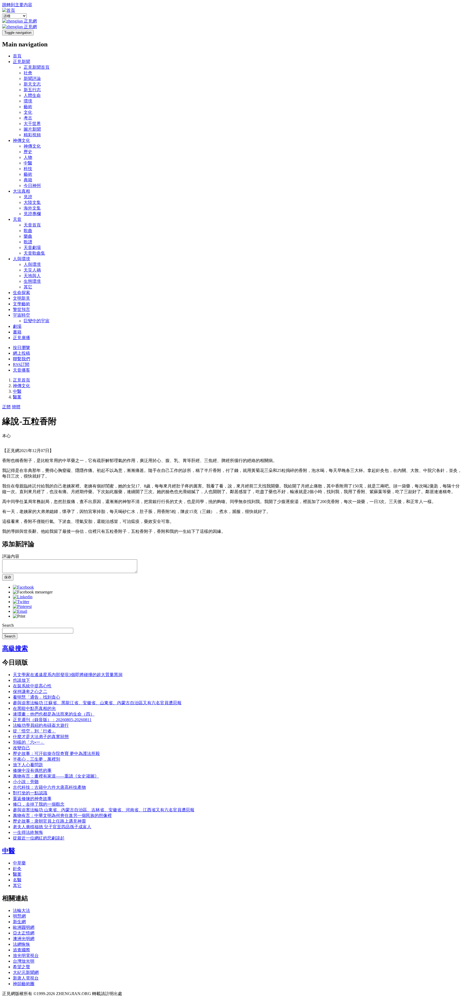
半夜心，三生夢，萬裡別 (36, 759)
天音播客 (21, 370)
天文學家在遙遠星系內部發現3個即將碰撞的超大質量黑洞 (67, 674)
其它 (28, 287)
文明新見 (21, 298)
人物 (28, 157)
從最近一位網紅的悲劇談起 (38, 838)
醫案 (17, 397)
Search (8, 625)
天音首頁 (32, 225)
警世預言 (21, 309)
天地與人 (32, 275)
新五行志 (32, 89)
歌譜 (28, 242)
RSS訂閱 (21, 364)
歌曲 (28, 230)
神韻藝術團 (23, 983)
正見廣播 (21, 337)
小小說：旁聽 (26, 781)
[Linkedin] (22, 597)
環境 (28, 101)
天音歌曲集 (34, 253)
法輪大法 (21, 910)
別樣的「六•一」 (29, 742)
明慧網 (19, 916)
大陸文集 (32, 202)
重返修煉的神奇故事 (32, 798)
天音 (17, 219)
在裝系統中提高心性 (32, 686)
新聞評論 (32, 78)
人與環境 (21, 258)
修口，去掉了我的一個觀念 (38, 804)
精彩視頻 (32, 135)
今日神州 (32, 185)
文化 (28, 112)
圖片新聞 (32, 129)
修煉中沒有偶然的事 (32, 770)
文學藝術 (21, 304)
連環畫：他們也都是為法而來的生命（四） (54, 714)
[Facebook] (23, 587)
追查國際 (21, 950)
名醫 (17, 880)
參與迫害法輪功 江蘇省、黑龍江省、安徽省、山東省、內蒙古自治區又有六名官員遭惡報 (97, 703)
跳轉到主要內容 (17, 4)
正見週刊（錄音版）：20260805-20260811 (52, 719)
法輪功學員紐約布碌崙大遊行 (41, 725)
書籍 (17, 332)
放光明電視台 (26, 955)
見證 (28, 197)
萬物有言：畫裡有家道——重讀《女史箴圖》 (56, 776)
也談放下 (21, 680)
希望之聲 (21, 967)
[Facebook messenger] (33, 592)
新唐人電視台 (26, 978)
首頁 (17, 56)
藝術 (28, 106)
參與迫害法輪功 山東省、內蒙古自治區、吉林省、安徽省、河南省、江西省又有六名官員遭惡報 (103, 810)
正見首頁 (21, 380)
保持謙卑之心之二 (30, 691)
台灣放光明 (23, 961)
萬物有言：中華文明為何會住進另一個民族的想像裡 (62, 815)
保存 (7, 577)
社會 (28, 73)
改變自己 (21, 748)
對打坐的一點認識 (30, 793)
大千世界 (32, 123)
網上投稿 (21, 353)
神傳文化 (21, 140)
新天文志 (32, 84)
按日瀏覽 (21, 347)
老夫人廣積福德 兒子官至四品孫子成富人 (52, 826)
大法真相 (21, 191)
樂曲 (28, 236)
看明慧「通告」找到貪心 (36, 697)
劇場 (17, 326)
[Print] (19, 616)
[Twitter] (21, 601)
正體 (6, 407)
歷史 (28, 151)
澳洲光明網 (23, 938)
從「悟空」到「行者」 (34, 731)
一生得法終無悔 (28, 832)
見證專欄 (32, 213)
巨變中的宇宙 (36, 320)
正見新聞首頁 (36, 67)
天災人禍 (32, 270)
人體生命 (32, 95)
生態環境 (32, 281)
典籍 (28, 180)
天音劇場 (32, 247)
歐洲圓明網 (23, 927)
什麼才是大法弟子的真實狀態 (41, 736)
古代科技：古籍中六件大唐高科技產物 (49, 787)
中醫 (28, 163)
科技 (28, 168)
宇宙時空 (21, 315)
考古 (28, 118)
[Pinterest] (22, 606)
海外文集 (32, 208)
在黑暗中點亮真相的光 (34, 708)
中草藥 (19, 863)
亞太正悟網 (23, 933)
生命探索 (21, 292)
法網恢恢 (21, 944)
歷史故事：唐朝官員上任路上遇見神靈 (49, 821)
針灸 (17, 868)
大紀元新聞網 (26, 972)
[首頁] (8, 10)
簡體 (16, 407)
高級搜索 (15, 648)
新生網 (19, 921)
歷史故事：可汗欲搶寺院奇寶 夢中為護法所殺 (56, 753)
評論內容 (10, 556)
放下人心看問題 (28, 764)
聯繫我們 (21, 359)
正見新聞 (21, 61)
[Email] (20, 611)
